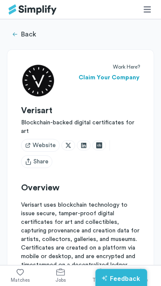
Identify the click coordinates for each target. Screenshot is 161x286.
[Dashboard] (32, 9)
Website (44, 145)
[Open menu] (147, 9)
